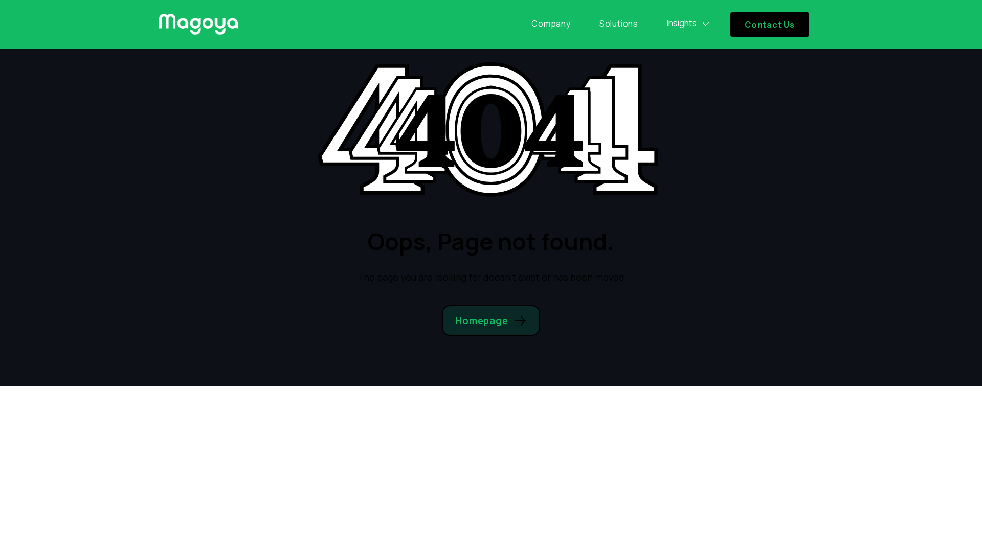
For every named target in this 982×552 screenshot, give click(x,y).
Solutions (618, 23)
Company (551, 23)
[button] (688, 23)
